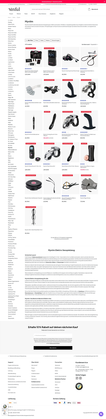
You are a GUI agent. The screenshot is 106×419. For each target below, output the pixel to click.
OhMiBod (10, 181)
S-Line (10, 287)
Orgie (9, 183)
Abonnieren (53, 348)
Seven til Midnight (12, 310)
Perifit (9, 216)
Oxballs (10, 191)
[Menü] (7, 405)
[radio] (25, 68)
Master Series (11, 116)
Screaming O (11, 299)
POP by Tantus (12, 237)
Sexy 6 (10, 316)
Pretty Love (11, 246)
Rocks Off (11, 283)
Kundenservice (83, 4)
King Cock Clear (12, 32)
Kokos (9, 51)
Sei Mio (10, 301)
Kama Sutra (11, 24)
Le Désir (10, 57)
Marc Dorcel (11, 114)
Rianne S (10, 277)
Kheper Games (12, 26)
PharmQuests (11, 218)
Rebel (9, 271)
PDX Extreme (11, 206)
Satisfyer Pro (11, 294)
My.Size (10, 145)
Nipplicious (11, 158)
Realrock (10, 269)
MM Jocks (10, 133)
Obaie (9, 172)
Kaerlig (10, 22)
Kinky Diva (10, 41)
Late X (9, 55)
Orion (9, 185)
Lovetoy (10, 89)
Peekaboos (11, 210)
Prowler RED (11, 254)
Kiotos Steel (11, 49)
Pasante (10, 197)
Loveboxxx (11, 83)
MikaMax (10, 124)
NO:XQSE (10, 164)
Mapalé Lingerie (12, 112)
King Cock (10, 30)
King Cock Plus (12, 37)
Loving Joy (11, 91)
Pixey (9, 225)
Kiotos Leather (12, 45)
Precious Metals (12, 243)
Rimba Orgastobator (13, 281)
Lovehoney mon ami (13, 85)
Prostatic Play (12, 248)
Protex (10, 250)
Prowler (10, 252)
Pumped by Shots (13, 258)
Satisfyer (10, 289)
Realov (10, 266)
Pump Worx (11, 256)
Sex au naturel (12, 314)
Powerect (10, 241)
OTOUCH (10, 187)
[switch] (4, 413)
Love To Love (11, 76)
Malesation (11, 108)
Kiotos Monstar (12, 47)
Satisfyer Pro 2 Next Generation (13, 296)
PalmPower (11, 195)
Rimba (9, 279)
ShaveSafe (11, 318)
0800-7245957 (93, 4)
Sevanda (10, 306)
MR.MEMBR (11, 143)
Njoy (9, 160)
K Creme (10, 20)
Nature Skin (11, 152)
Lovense (10, 87)
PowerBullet (11, 239)
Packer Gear (11, 193)
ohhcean (10, 179)
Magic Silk (10, 97)
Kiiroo (9, 28)
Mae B (9, 95)
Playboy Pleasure (12, 229)
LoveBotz (10, 78)
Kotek (9, 53)
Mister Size (11, 131)
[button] (104, 1)
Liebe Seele (11, 70)
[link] (9, 17)
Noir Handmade (12, 166)
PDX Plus (10, 208)
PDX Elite (10, 204)
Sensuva (10, 303)
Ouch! (9, 189)
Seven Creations (12, 308)
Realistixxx (11, 264)
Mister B (10, 129)
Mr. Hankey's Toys (13, 139)
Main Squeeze (12, 99)
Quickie (10, 260)
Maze (9, 118)
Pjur (9, 227)
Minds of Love (11, 126)
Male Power (11, 103)
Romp (9, 285)
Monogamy (11, 135)
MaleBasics (11, 106)
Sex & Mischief (12, 312)
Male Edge (11, 101)
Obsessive (11, 174)
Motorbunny (11, 137)
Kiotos (10, 43)
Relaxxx (10, 273)
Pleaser (10, 233)
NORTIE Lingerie (12, 168)
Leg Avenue (11, 62)
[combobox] (52, 9)
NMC (9, 162)
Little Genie (11, 72)
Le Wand (10, 60)
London (10, 74)
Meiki (9, 122)
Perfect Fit (11, 214)
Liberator (10, 68)
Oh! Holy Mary (12, 177)
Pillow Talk (10, 220)
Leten (9, 66)
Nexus (9, 156)
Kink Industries (12, 39)
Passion (10, 200)
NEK (9, 154)
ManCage (10, 110)
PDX (9, 202)
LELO (9, 64)
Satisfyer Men (12, 291)
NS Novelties (11, 170)
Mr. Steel (10, 141)
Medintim (10, 120)
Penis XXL (10, 212)
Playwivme (11, 231)
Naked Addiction (12, 149)
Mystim (10, 147)
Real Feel (10, 262)
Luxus (9, 93)
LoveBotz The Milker (13, 80)
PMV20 (10, 235)
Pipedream (11, 223)
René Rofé (11, 275)
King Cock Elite (12, 35)
